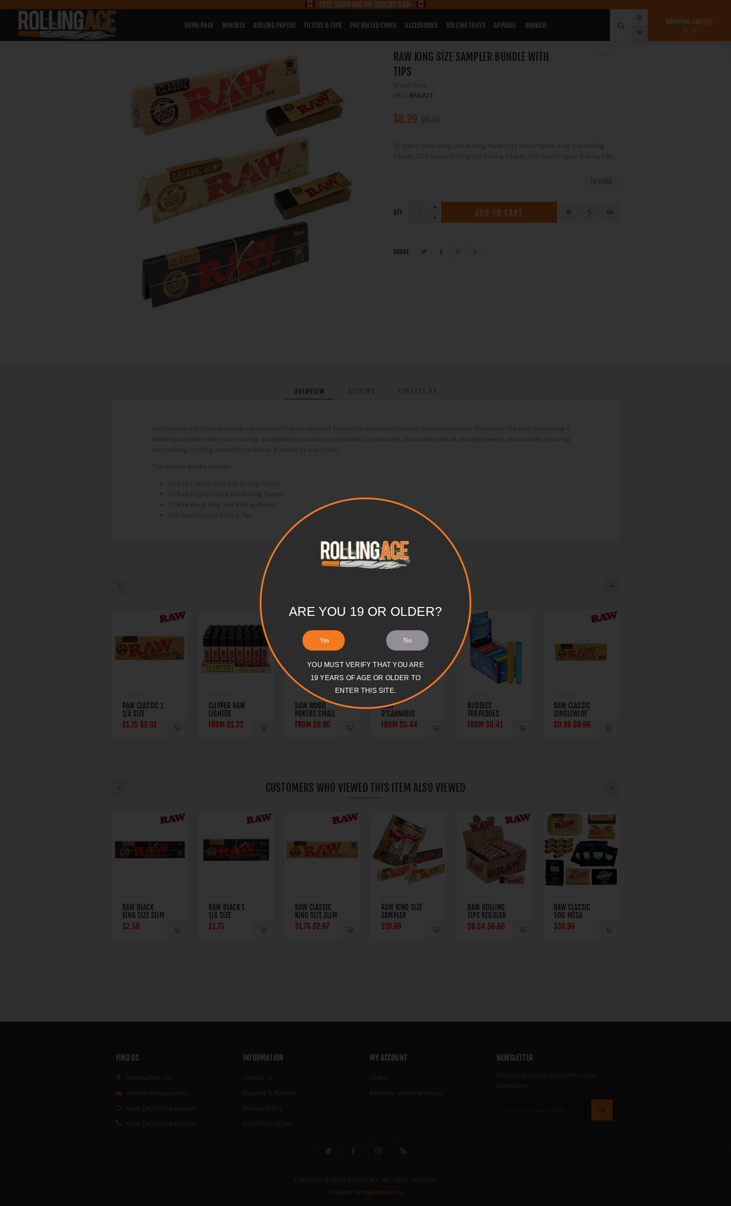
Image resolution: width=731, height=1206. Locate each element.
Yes (324, 640)
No (407, 640)
